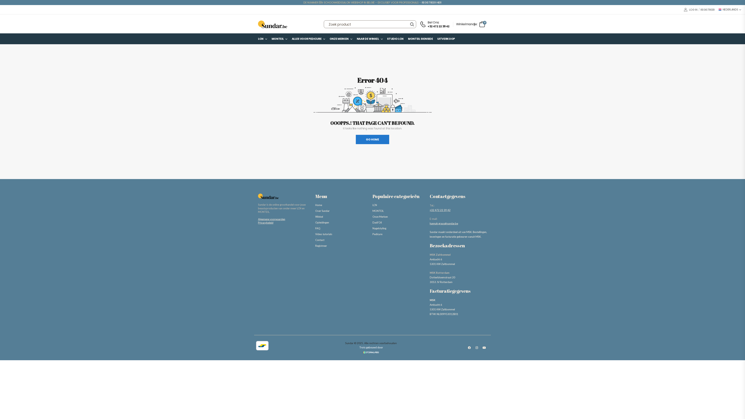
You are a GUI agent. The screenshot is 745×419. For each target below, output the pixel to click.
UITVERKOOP (446, 39)
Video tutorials (323, 234)
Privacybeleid (265, 222)
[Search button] (412, 24)
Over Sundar (322, 210)
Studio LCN (395, 39)
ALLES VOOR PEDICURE (306, 39)
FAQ (317, 228)
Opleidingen (322, 222)
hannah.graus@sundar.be (444, 223)
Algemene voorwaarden (271, 219)
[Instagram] (477, 348)
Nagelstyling (379, 228)
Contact (319, 240)
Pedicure (377, 234)
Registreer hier (432, 2)
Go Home (372, 139)
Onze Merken (339, 39)
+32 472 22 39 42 (440, 210)
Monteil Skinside (420, 39)
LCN (260, 39)
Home (318, 205)
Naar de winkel (368, 39)
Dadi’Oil (377, 222)
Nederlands (730, 9)
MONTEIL (278, 39)
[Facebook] (469, 348)
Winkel (319, 216)
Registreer (321, 245)
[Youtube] (484, 348)
